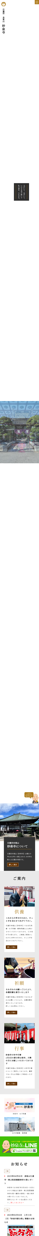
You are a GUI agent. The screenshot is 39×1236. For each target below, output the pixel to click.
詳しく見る (13, 864)
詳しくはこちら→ (17, 1202)
